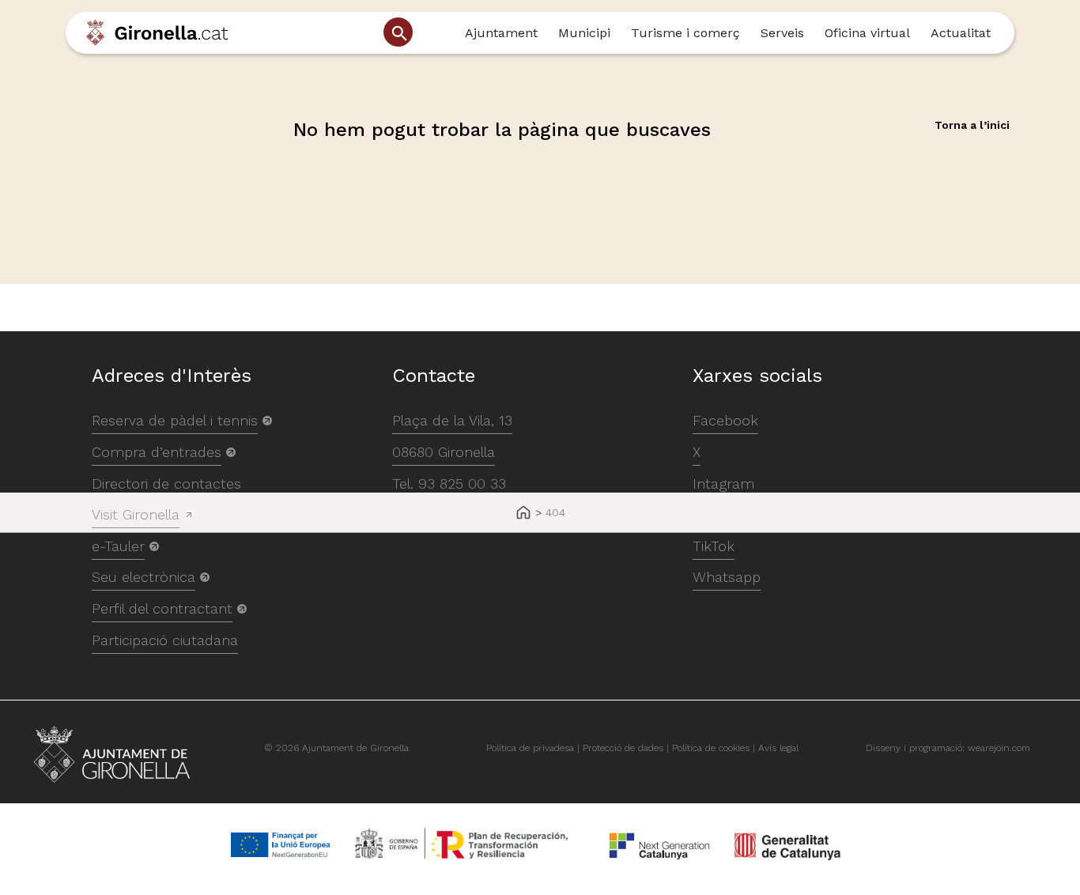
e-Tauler (118, 546)
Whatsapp (727, 576)
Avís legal (778, 747)
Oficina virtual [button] (867, 32)
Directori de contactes (166, 483)
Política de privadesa (530, 747)
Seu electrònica (143, 576)
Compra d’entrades (156, 452)
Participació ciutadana (165, 640)
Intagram (723, 483)
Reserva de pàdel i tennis (175, 420)
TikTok (713, 546)
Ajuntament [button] (501, 32)
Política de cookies (711, 747)
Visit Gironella (135, 514)
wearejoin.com (999, 747)
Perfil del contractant (162, 608)
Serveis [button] (782, 32)
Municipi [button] (584, 32)
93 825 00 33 (462, 483)
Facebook (725, 420)
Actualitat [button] (961, 32)
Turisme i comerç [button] (685, 32)
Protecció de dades (623, 747)
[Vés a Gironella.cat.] (523, 513)
